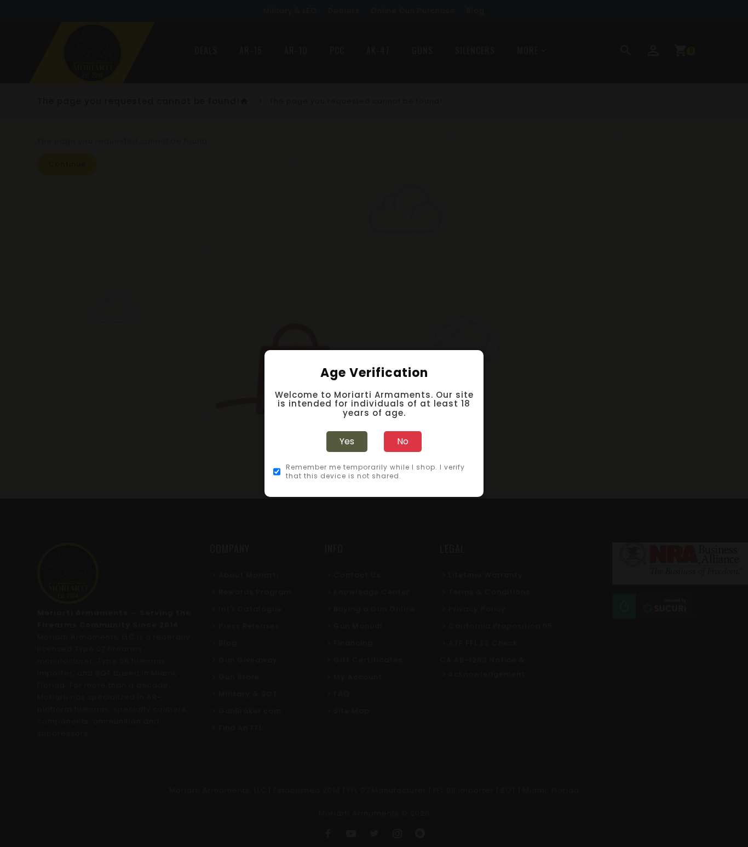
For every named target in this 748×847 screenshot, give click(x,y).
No (402, 441)
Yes (347, 441)
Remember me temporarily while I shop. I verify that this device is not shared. (375, 471)
